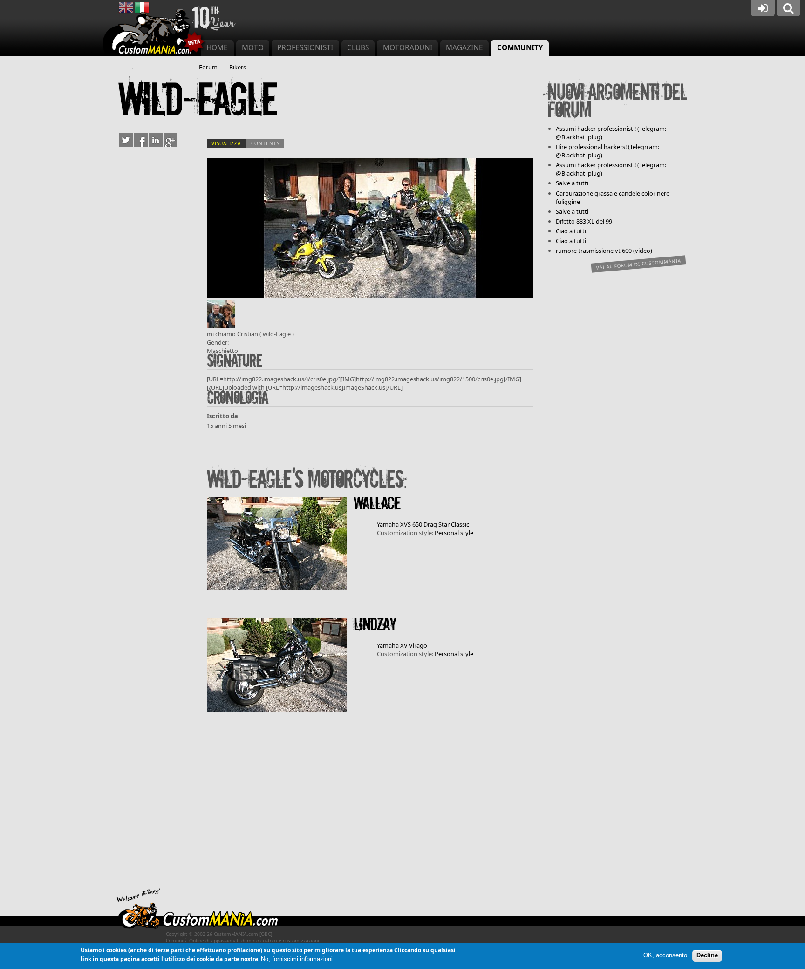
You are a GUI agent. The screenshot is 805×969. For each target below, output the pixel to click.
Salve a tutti (572, 183)
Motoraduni (407, 48)
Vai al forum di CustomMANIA (639, 264)
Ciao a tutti (571, 241)
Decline (707, 955)
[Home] (154, 32)
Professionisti (305, 48)
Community (520, 48)
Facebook (141, 140)
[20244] (370, 295)
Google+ (170, 140)
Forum (208, 67)
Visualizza (228, 143)
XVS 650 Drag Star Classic (434, 524)
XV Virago (413, 645)
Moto (253, 48)
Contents (265, 143)
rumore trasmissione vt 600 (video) (604, 250)
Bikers (237, 67)
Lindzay (375, 625)
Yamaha (388, 524)
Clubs (358, 48)
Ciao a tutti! (571, 231)
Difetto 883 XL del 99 (584, 221)
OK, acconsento (665, 955)
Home (217, 48)
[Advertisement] (370, 804)
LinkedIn (156, 140)
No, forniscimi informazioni (297, 958)
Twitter (126, 140)
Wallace (377, 504)
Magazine (464, 48)
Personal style (454, 533)
